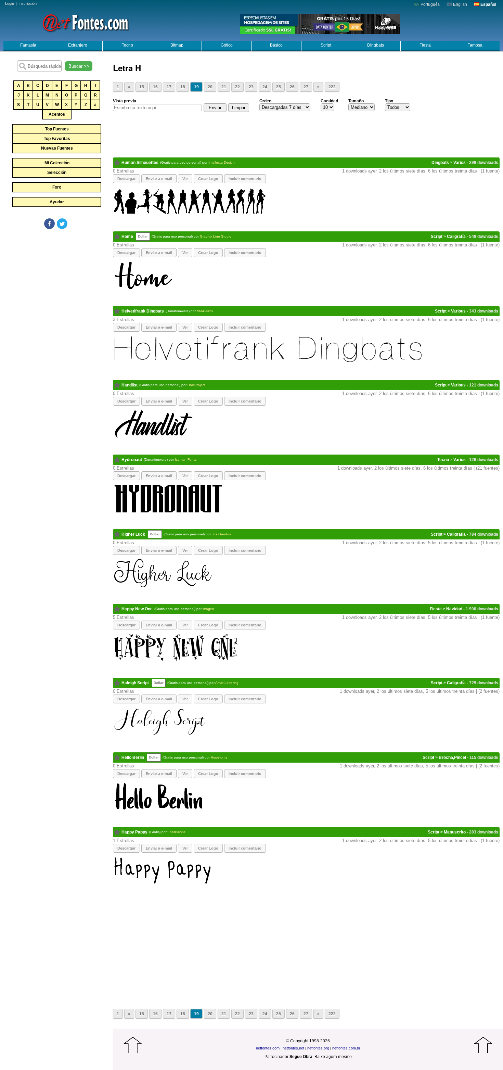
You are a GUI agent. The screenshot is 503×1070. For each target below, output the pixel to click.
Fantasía (28, 45)
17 (169, 87)
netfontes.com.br (346, 1048)
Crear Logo (208, 179)
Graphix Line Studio (215, 236)
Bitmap (176, 45)
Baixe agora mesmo (333, 1056)
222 (332, 87)
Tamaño (356, 101)
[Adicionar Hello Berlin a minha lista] (117, 757)
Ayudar (57, 202)
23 (251, 87)
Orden (265, 101)
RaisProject (196, 385)
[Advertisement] (56, 281)
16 (155, 87)
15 (141, 87)
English (459, 4)
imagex (208, 609)
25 (278, 87)
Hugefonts (219, 757)
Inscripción (27, 3)
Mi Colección (56, 163)
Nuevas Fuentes (57, 148)
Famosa (474, 45)
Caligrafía (456, 236)
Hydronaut (131, 459)
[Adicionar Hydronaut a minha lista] (117, 460)
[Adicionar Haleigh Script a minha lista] (117, 683)
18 (182, 87)
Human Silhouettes (139, 162)
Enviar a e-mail (159, 179)
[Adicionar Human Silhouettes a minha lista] (117, 162)
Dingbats (375, 45)
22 (237, 87)
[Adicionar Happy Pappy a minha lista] (117, 832)
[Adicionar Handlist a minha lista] (117, 385)
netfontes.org (318, 1048)
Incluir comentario (245, 179)
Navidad (454, 609)
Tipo (389, 101)
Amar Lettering (226, 683)
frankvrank (205, 311)
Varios (459, 162)
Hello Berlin (132, 757)
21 (223, 87)
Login (9, 3)
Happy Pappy (134, 832)
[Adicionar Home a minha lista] (117, 236)
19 (196, 87)
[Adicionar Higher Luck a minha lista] (117, 534)
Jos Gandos (221, 534)
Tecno (127, 45)
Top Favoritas (57, 138)
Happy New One (137, 609)
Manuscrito (455, 832)
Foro (56, 187)
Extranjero (77, 45)
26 (292, 87)
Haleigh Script (135, 682)
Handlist (129, 385)
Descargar (126, 179)
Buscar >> (78, 66)
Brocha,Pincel (452, 757)
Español (487, 4)
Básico (276, 45)
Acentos (57, 114)
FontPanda (176, 832)
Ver (185, 179)
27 (306, 87)
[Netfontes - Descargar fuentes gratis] (85, 22)
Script (326, 45)
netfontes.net (293, 1048)
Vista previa (124, 101)
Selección (56, 172)
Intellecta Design (221, 162)
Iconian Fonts (185, 459)
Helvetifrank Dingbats (142, 311)
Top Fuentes (57, 129)
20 (210, 87)
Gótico (227, 45)
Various (458, 311)
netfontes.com (268, 1048)
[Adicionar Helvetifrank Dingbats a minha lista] (117, 311)
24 (264, 87)
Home (127, 236)
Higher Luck (133, 534)
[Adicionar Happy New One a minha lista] (117, 609)
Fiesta (425, 45)
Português (430, 4)
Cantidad (329, 101)
